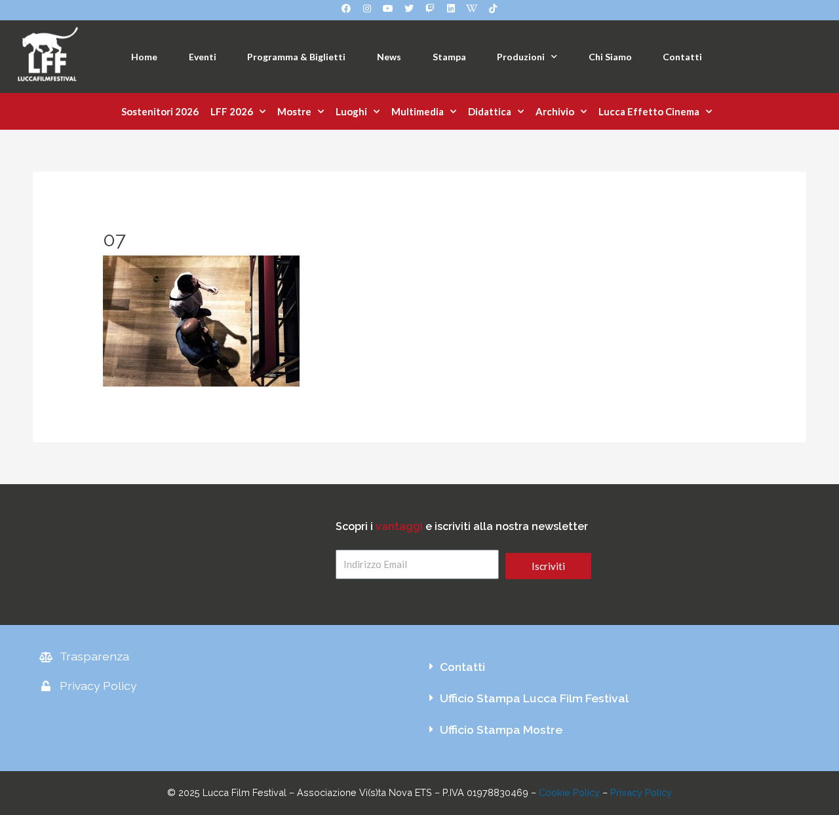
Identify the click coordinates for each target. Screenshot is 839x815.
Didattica (489, 111)
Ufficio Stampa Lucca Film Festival (534, 698)
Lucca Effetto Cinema (648, 111)
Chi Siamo (610, 56)
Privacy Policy (641, 792)
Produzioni (521, 56)
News (389, 56)
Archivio (555, 111)
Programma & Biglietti (296, 56)
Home (144, 56)
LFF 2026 (231, 111)
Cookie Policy (569, 792)
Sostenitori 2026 (160, 111)
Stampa (449, 56)
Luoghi (351, 111)
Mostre (294, 111)
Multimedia (417, 111)
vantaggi (399, 526)
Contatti (682, 56)
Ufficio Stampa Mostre (501, 729)
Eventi (202, 56)
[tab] (610, 667)
